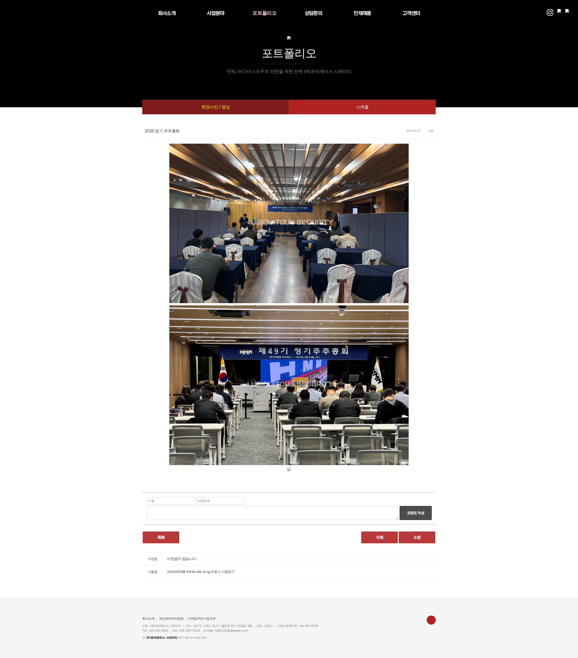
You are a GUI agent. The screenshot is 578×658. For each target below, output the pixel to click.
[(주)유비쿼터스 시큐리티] (52, 13)
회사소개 (148, 618)
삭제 (379, 537)
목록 (161, 537)
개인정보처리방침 (171, 618)
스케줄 (362, 107)
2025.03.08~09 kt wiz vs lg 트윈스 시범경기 (201, 571)
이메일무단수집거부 (201, 618)
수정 (417, 537)
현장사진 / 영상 (215, 107)
